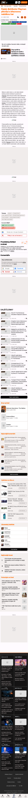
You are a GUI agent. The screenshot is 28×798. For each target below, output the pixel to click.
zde (2, 251)
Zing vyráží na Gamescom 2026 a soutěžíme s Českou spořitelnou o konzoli (18, 53)
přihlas (24, 262)
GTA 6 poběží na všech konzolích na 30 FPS (20, 704)
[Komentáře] (18, 17)
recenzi (4, 103)
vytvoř (15, 263)
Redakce (4, 58)
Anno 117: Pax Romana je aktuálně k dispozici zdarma (19, 313)
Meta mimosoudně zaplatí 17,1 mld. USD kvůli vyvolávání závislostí (6, 757)
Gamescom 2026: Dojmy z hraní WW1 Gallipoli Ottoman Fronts (10, 594)
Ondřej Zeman (13, 20)
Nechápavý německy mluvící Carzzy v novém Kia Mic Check (6, 734)
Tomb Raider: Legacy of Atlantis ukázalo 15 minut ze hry (20, 700)
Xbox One (14, 23)
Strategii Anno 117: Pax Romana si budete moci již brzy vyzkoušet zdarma (18, 365)
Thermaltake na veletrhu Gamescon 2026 (7, 768)
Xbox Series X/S (6, 23)
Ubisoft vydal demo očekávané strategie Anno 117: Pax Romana (18, 356)
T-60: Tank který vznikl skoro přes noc (11, 606)
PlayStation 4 (23, 21)
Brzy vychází (5, 403)
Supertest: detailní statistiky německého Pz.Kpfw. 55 (10, 600)
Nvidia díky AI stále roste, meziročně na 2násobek (6, 763)
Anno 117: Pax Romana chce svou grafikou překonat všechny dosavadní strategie (19, 348)
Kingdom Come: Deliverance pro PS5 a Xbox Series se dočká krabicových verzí (19, 322)
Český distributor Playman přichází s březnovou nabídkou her (23, 6)
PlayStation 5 (16, 21)
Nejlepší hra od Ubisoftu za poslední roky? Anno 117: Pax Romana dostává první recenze (18, 332)
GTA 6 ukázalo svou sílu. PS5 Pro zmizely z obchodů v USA (11, 581)
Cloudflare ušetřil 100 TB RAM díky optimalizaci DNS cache (7, 711)
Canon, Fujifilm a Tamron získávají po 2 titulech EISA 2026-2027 (20, 756)
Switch (19, 23)
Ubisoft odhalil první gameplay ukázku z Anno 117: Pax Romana (19, 389)
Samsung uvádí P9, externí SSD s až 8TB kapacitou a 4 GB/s (19, 766)
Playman (4, 95)
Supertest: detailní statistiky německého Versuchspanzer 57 (11, 587)
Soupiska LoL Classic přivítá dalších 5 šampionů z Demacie (6, 740)
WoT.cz (3, 590)
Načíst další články (14, 397)
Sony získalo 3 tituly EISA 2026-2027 (20, 761)
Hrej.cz (3, 584)
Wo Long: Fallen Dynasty (8, 6)
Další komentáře (14, 474)
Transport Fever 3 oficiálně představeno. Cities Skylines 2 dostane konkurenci (19, 381)
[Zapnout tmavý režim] (19, 2)
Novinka (15, 6)
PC (10, 21)
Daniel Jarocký (5, 318)
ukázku (12, 251)
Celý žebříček (14, 549)
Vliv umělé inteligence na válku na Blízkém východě (7, 700)
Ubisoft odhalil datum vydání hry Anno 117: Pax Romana (19, 372)
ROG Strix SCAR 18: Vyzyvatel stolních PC (20, 679)
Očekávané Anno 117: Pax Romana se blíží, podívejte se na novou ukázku (19, 340)
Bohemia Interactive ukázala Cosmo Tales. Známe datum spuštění (6, 683)
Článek (3, 49)
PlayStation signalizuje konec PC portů (20, 709)
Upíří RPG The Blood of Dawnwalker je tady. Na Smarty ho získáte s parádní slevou (6, 669)
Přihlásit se (24, 2)
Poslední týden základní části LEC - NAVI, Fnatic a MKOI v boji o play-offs (7, 728)
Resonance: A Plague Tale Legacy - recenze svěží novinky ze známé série (6, 676)
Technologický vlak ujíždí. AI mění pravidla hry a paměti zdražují (6, 705)
